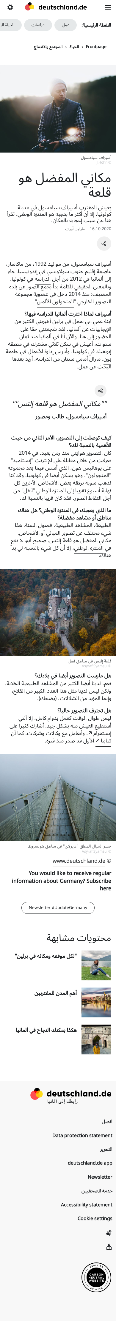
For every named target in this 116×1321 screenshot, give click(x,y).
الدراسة (43, 279)
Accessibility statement (86, 1205)
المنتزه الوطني (89, 547)
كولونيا (34, 475)
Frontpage (96, 47)
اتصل (107, 1122)
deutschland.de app (90, 1163)
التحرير (106, 1149)
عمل (65, 25)
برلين (57, 321)
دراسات (38, 25)
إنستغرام (102, 733)
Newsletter (100, 1177)
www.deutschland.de (79, 861)
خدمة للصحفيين (96, 1191)
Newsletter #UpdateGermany (58, 907)
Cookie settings (95, 1219)
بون (107, 359)
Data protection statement (82, 1136)
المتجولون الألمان (55, 301)
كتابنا (106, 740)
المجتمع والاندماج (48, 47)
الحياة (74, 47)
